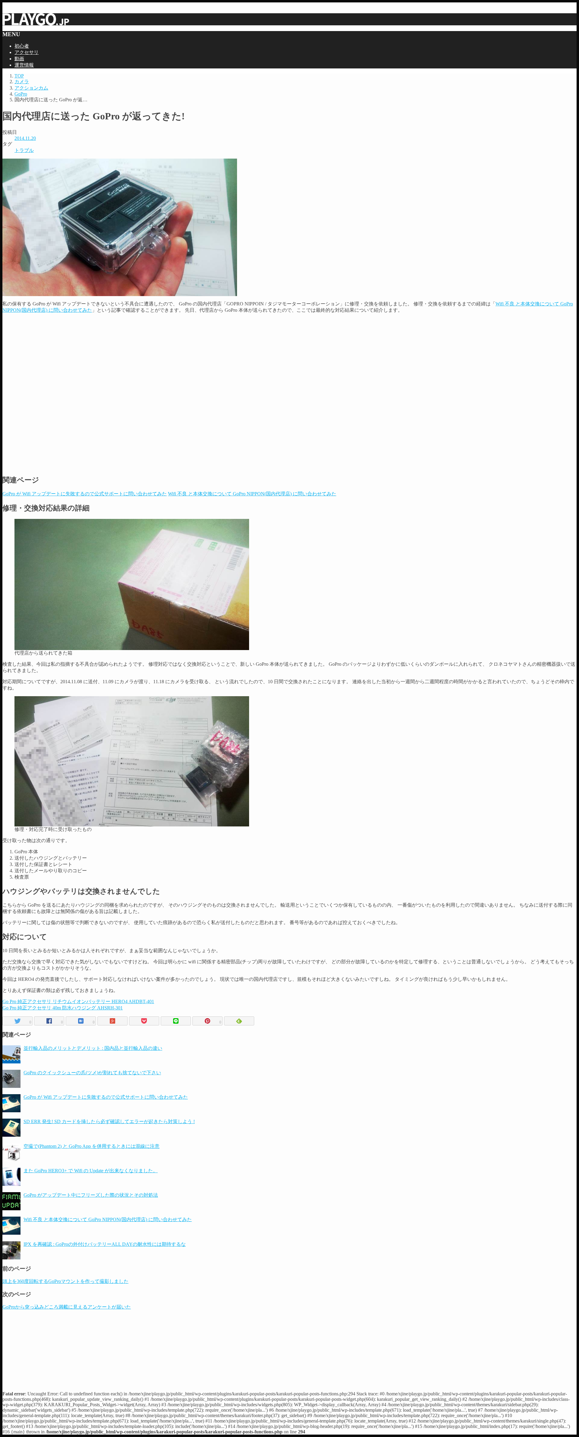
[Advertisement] (289, 356)
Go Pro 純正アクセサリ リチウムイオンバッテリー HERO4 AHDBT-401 (78, 1001)
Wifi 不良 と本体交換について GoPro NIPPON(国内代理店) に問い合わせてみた (108, 1219)
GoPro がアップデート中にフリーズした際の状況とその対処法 (91, 1195)
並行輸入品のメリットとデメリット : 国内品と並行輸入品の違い (93, 1048)
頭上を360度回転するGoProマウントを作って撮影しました (65, 1281)
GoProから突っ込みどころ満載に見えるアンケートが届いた (66, 1306)
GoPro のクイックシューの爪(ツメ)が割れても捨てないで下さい (92, 1072)
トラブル (24, 150)
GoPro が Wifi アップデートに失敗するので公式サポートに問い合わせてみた (106, 1097)
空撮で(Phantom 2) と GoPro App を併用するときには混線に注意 (92, 1146)
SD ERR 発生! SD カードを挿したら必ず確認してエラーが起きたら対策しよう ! (109, 1121)
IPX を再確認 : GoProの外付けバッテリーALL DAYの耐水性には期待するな (105, 1244)
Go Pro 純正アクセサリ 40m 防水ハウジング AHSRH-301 (62, 1007)
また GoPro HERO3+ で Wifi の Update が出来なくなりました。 (91, 1170)
